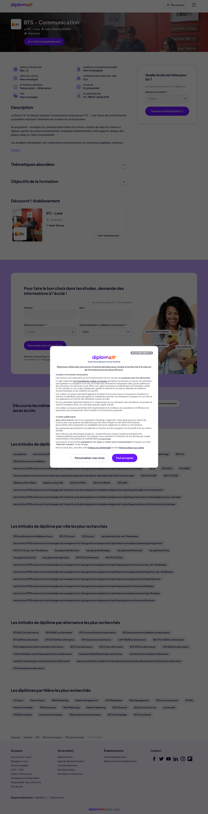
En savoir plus (104, 439)
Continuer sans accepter (141, 353)
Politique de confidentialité (99, 448)
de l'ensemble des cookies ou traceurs (90, 381)
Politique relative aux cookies (131, 448)
